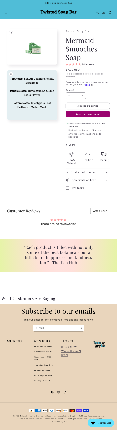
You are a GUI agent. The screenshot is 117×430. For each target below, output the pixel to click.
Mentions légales (60, 422)
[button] (6, 12)
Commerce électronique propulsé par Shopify (56, 416)
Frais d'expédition (74, 74)
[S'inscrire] (81, 328)
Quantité (70, 90)
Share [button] (72, 144)
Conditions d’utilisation (55, 419)
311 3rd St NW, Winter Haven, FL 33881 (71, 351)
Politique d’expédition (77, 419)
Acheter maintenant (88, 114)
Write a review (100, 211)
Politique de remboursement (91, 416)
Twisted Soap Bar (27, 416)
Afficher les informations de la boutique (84, 135)
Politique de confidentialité (30, 419)
